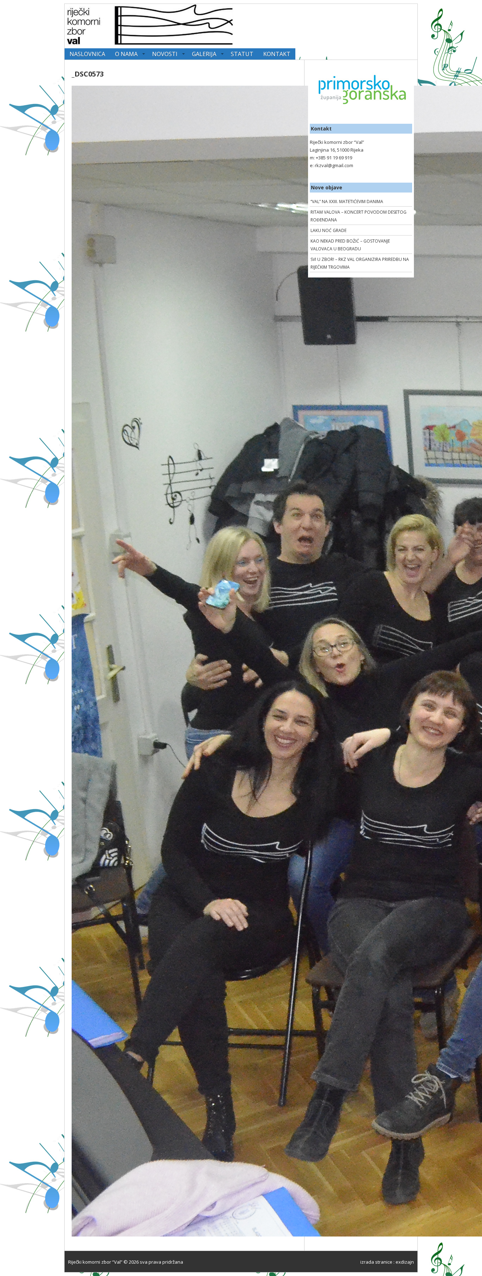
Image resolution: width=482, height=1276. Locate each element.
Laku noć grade (329, 230)
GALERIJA (204, 54)
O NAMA (126, 54)
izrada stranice (376, 1262)
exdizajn (405, 1262)
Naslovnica (87, 54)
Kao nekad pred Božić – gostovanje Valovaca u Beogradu (350, 245)
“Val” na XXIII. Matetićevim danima (347, 201)
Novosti (164, 54)
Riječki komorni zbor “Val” (95, 1262)
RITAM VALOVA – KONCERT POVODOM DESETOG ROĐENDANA (358, 216)
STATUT (242, 54)
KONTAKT (276, 54)
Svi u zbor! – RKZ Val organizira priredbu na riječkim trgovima (360, 263)
